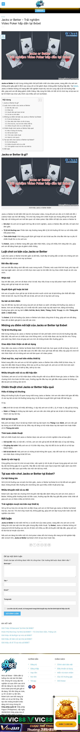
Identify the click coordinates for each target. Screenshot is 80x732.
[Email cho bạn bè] (42, 545)
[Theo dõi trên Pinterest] (33, 687)
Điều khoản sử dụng (65, 669)
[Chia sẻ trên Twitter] (38, 545)
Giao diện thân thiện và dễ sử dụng (18, 121)
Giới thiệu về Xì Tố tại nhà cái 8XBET (15, 643)
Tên (6, 581)
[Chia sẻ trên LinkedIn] (49, 545)
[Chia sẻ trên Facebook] (34, 545)
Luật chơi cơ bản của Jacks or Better (17, 105)
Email (6, 590)
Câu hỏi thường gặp (64, 677)
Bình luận (7, 563)
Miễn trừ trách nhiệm (65, 673)
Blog (3, 16)
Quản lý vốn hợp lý (13, 137)
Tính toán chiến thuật (14, 135)
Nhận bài (10, 110)
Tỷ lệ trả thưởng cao (13, 119)
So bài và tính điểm (14, 114)
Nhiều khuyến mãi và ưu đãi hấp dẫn (19, 126)
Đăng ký (34, 664)
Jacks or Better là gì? (11, 103)
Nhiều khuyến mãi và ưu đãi (16, 144)
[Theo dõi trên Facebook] (30, 687)
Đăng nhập (35, 669)
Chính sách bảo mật (64, 664)
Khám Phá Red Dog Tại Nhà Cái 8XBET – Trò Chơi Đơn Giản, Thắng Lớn (28, 632)
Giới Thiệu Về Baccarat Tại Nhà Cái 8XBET (17, 628)
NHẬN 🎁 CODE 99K (66, 724)
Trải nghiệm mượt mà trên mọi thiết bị (19, 146)
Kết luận (7, 149)
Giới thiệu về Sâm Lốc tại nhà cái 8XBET (16, 639)
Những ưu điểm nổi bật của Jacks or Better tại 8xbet (22, 117)
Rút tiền (34, 677)
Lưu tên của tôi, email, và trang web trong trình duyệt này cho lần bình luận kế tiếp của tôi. (38, 609)
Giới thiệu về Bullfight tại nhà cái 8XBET (16, 635)
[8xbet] (40, 4)
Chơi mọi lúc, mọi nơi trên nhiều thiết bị (20, 123)
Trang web (7, 599)
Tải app (33, 681)
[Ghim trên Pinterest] (45, 545)
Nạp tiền (34, 673)
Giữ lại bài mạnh (13, 133)
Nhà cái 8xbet (6, 676)
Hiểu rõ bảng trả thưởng (14, 130)
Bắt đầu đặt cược (12, 108)
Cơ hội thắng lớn (12, 142)
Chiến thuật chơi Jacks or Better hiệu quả (19, 128)
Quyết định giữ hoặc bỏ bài (16, 112)
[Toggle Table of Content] (39, 100)
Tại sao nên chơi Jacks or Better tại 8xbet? (19, 140)
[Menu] (3, 4)
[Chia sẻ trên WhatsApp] (30, 545)
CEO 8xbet (61, 681)
